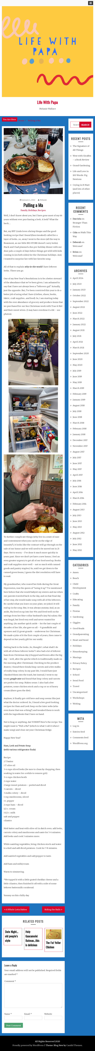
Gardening (78, 617)
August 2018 (79, 405)
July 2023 (77, 284)
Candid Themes (74, 1045)
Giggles (76, 622)
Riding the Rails (52, 909)
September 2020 (81, 353)
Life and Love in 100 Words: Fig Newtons (81, 175)
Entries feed (79, 732)
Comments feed (80, 737)
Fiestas (76, 611)
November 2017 (80, 446)
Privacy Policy (80, 663)
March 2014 (78, 498)
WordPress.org (80, 743)
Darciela (77, 219)
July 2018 (77, 411)
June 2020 (78, 359)
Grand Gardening (81, 165)
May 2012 (77, 550)
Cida (75, 232)
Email (28, 1014)
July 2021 (77, 336)
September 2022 (81, 301)
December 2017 (80, 440)
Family (24, 210)
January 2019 (79, 399)
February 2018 (79, 428)
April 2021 (78, 342)
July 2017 (77, 457)
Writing (76, 703)
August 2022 (79, 307)
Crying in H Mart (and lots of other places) (81, 189)
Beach (76, 578)
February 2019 (79, 394)
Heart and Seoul (80, 640)
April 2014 (78, 492)
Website (48, 1014)
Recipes (42, 210)
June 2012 (77, 544)
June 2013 (77, 521)
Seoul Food (78, 680)
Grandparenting (81, 634)
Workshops (78, 698)
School (76, 674)
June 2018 (77, 417)
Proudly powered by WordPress (28, 1045)
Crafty (76, 593)
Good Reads (78, 628)
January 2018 (79, 434)
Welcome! (77, 246)
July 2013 (77, 515)
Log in (76, 726)
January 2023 (79, 289)
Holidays (32, 210)
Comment (10, 981)
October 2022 (79, 295)
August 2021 (78, 330)
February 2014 (79, 504)
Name (8, 1014)
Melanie (43, 200)
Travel (76, 686)
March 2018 (78, 423)
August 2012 (78, 533)
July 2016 (77, 480)
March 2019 (78, 388)
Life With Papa (47, 102)
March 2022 (78, 318)
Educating (78, 599)
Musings (77, 657)
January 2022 (79, 324)
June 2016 (77, 486)
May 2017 (77, 469)
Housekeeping (80, 651)
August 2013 (78, 509)
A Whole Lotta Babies (16, 909)
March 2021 (78, 347)
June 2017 (77, 463)
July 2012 (77, 538)
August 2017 (78, 452)
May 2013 (77, 527)
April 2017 (78, 475)
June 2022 (77, 313)
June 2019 (77, 376)
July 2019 (77, 370)
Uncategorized (80, 692)
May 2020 (77, 365)
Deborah (77, 242)
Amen (76, 572)
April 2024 (78, 278)
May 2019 (77, 382)
